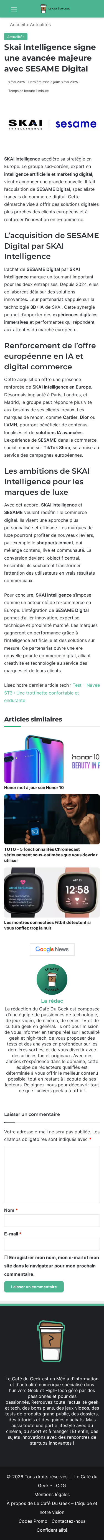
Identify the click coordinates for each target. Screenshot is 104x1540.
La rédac (52, 1001)
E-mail (13, 1234)
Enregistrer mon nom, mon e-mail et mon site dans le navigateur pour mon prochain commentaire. (51, 1266)
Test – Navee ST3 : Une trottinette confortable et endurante (52, 692)
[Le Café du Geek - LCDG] (55, 9)
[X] (45, 1453)
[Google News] (52, 949)
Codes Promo (33, 1521)
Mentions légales (52, 1494)
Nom (11, 1210)
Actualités (40, 24)
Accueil (17, 24)
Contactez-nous (68, 1521)
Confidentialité (52, 1530)
